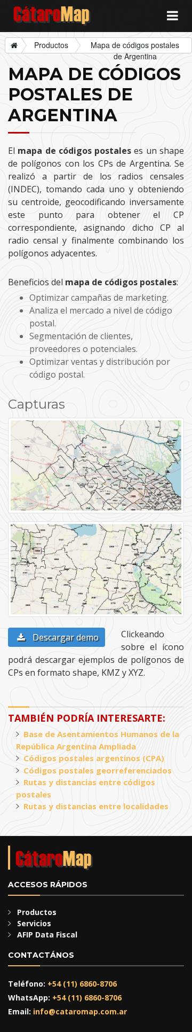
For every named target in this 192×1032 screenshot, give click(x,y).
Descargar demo (64, 637)
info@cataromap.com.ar (80, 1011)
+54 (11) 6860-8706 (82, 984)
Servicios (34, 923)
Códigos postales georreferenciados (97, 770)
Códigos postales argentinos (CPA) (93, 758)
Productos (51, 45)
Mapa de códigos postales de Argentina (135, 46)
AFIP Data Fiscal (47, 934)
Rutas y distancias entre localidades (96, 806)
